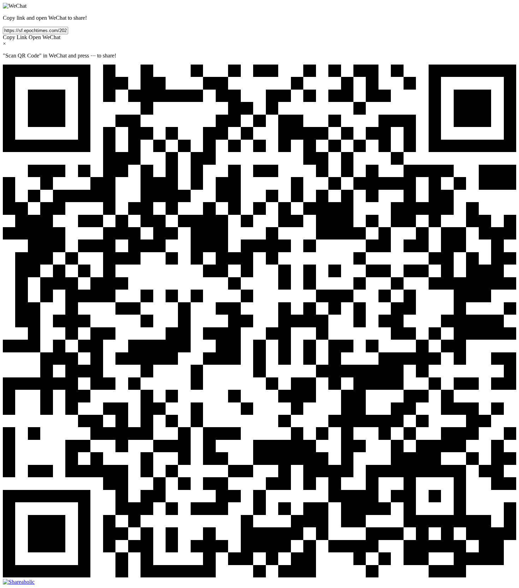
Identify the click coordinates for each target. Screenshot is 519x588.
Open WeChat (44, 37)
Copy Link (15, 37)
